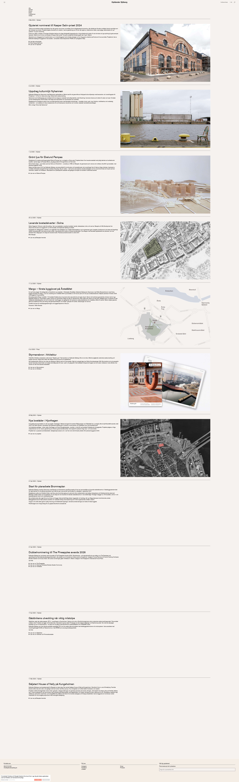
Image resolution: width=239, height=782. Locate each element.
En (231, 2)
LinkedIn (83, 769)
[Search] (234, 2)
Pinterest (122, 767)
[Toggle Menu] (4, 2)
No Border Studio (224, 2)
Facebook (84, 767)
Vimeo (121, 766)
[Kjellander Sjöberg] (119, 2)
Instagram (84, 766)
